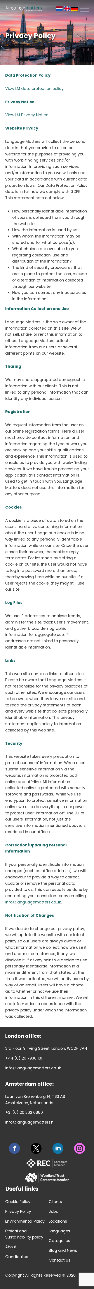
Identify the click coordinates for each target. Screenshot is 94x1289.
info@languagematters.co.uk (33, 902)
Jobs (53, 1211)
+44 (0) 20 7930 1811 (24, 1058)
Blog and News (63, 1250)
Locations (58, 1221)
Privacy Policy (18, 1211)
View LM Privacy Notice (26, 115)
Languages (59, 1231)
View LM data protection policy (34, 88)
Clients (55, 1201)
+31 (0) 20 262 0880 (24, 1112)
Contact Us (59, 1260)
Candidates (16, 1256)
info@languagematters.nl (29, 1122)
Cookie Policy (17, 1201)
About (11, 1247)
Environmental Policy (25, 1221)
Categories (59, 1240)
